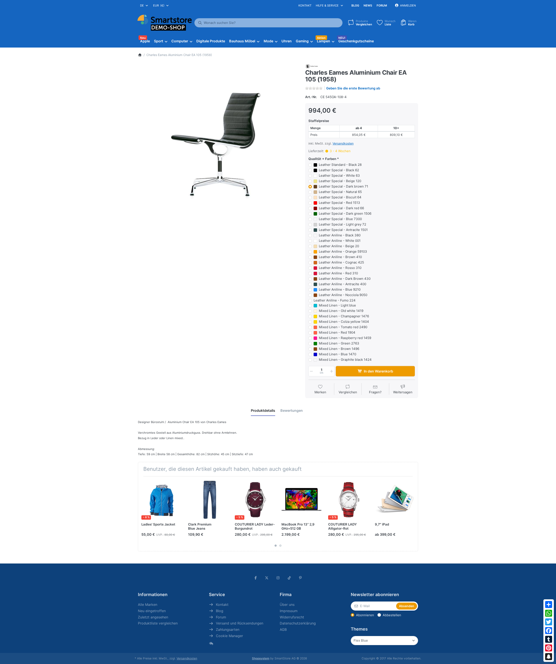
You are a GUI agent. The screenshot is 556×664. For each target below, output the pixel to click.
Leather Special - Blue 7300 (340, 219)
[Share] (548, 604)
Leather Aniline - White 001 (340, 241)
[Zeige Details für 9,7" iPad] (395, 500)
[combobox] (144, 5)
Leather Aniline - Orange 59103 (343, 251)
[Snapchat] (548, 656)
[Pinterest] (548, 648)
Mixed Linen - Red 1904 (337, 332)
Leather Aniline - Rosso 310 (340, 268)
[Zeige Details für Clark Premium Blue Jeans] (208, 500)
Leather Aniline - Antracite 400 (342, 284)
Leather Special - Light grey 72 (342, 224)
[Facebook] (548, 630)
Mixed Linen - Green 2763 (339, 343)
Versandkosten (343, 143)
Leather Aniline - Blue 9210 (340, 289)
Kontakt (304, 5)
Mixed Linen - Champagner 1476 (344, 316)
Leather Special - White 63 (339, 175)
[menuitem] (145, 41)
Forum (382, 5)
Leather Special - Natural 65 (340, 192)
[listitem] (218, 144)
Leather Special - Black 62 (339, 170)
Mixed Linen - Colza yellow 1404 (344, 322)
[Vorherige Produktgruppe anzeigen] (143, 513)
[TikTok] (289, 578)
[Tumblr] (548, 639)
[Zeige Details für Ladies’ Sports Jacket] (161, 500)
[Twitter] (548, 622)
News (368, 5)
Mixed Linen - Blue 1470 (337, 354)
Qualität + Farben (322, 159)
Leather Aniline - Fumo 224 (335, 300)
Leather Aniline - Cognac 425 (341, 262)
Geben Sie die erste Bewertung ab (353, 88)
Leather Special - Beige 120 (340, 181)
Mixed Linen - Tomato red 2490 (343, 327)
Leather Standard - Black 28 (340, 165)
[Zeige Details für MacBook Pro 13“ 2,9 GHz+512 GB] (301, 500)
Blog (355, 5)
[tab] (263, 410)
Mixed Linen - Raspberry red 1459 (345, 338)
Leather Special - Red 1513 (339, 203)
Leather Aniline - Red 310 (338, 273)
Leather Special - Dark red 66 (341, 208)
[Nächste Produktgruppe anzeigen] (413, 513)
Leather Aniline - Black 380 (340, 235)
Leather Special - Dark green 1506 (345, 213)
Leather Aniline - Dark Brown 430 (345, 279)
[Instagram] (278, 578)
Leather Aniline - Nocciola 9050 (343, 295)
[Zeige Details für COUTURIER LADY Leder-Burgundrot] (255, 500)
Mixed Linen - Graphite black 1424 (345, 360)
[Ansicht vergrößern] (218, 144)
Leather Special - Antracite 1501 (343, 230)
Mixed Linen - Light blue (337, 305)
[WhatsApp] (548, 613)
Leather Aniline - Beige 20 (339, 246)
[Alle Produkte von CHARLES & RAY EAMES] (311, 66)
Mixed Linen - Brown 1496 (339, 349)
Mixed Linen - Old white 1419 (341, 311)
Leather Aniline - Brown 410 (340, 257)
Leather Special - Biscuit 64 (340, 197)
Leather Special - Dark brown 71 (343, 186)
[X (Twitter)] (267, 578)
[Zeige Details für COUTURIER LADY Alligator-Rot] (348, 500)
